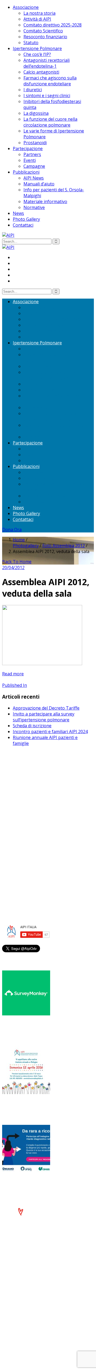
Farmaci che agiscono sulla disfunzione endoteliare (50, 81)
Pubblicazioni (26, 172)
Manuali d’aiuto (38, 184)
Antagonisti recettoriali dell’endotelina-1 (46, 63)
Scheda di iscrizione (32, 726)
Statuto (30, 42)
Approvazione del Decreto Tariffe (46, 708)
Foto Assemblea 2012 (63, 546)
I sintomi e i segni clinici (46, 95)
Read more (13, 674)
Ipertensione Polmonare (37, 48)
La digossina (36, 113)
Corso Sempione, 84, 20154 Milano (47, 834)
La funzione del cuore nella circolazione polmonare (50, 122)
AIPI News (33, 178)
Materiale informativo (45, 201)
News (18, 213)
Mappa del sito (27, 877)
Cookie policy (26, 871)
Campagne (34, 166)
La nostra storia (39, 13)
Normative (34, 207)
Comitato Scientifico (43, 31)
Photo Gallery (26, 219)
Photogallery (26, 546)
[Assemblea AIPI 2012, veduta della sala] (42, 664)
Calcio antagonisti (41, 72)
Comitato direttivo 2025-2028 (52, 25)
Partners (32, 154)
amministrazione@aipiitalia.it (41, 846)
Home (19, 540)
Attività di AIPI (37, 19)
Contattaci (23, 225)
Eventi (29, 160)
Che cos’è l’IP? (37, 54)
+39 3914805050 (34, 840)
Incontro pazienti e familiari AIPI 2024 (50, 731)
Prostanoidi (35, 143)
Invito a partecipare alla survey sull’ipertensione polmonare (43, 717)
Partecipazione (28, 148)
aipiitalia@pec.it (28, 808)
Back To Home (16, 562)
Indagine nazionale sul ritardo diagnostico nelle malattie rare (40, 1186)
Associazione (26, 7)
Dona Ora (12, 529)
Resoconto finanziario (45, 37)
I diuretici (32, 90)
